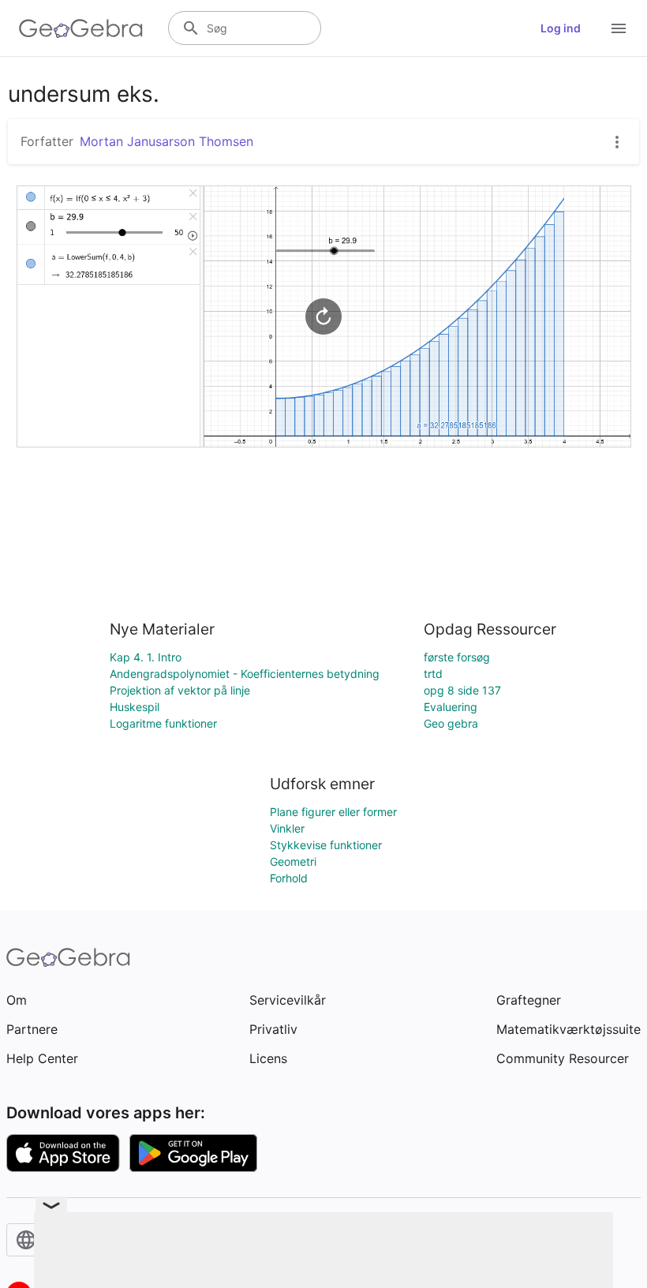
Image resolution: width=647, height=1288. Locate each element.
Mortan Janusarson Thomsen (166, 141)
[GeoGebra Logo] (81, 28)
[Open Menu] (618, 28)
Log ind (560, 28)
